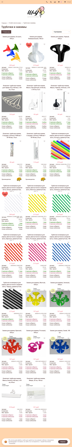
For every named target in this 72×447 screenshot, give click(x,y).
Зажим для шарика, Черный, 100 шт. (60, 37)
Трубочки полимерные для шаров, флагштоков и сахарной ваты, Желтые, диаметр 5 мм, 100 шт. (36, 188)
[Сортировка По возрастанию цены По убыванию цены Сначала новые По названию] (61, 31)
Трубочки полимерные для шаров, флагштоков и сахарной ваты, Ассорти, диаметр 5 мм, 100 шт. (60, 136)
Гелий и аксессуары (15, 23)
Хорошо (62, 441)
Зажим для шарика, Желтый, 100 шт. (35, 283)
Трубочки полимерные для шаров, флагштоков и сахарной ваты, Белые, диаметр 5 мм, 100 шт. (12, 188)
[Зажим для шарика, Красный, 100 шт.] (12, 346)
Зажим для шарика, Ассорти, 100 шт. (12, 37)
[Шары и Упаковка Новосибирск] (36, 12)
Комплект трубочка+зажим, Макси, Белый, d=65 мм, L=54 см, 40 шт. (12, 380)
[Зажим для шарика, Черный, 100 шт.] (60, 52)
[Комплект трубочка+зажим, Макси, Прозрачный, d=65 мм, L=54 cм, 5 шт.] (36, 101)
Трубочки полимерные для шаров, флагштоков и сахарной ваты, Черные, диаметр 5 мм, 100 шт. (12, 285)
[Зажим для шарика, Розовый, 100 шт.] (36, 346)
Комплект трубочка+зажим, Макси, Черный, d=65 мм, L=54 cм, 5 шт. (60, 87)
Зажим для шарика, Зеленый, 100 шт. (60, 283)
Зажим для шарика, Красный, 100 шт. (12, 331)
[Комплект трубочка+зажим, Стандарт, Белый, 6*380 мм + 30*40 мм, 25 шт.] (36, 149)
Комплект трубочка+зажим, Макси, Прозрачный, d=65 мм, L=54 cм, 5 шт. (36, 87)
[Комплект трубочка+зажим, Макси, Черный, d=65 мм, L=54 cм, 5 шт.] (60, 101)
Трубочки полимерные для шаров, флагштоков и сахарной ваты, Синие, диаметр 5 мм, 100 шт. (60, 237)
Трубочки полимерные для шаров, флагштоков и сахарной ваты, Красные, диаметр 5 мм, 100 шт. (12, 237)
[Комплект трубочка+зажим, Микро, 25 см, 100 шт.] (36, 394)
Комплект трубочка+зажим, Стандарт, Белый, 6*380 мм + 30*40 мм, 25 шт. (35, 135)
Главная (4, 23)
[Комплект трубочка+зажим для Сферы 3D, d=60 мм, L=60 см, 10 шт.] (12, 101)
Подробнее (12, 443)
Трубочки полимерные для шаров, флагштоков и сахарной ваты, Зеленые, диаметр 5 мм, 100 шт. (60, 188)
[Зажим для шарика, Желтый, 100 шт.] (36, 298)
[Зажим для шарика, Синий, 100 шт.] (60, 346)
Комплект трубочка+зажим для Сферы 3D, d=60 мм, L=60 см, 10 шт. (11, 87)
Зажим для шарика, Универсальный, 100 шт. (36, 37)
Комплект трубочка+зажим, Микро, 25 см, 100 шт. (36, 379)
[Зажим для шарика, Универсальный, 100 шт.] (36, 52)
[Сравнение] (55, 2)
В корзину (12, 61)
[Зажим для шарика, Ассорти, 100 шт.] (12, 52)
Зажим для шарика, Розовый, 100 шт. (36, 331)
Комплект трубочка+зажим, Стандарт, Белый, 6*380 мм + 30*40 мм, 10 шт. (11, 135)
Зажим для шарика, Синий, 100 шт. (60, 331)
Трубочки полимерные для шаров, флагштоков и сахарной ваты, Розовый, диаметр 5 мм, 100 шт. (36, 237)
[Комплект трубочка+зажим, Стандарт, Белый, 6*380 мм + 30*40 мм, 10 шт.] (12, 149)
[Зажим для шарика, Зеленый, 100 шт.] (60, 298)
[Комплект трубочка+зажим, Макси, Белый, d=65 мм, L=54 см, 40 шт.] (12, 394)
